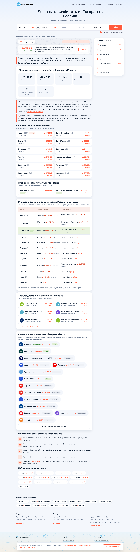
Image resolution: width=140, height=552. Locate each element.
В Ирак (78, 473)
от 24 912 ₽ (80, 214)
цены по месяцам (37, 461)
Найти (83, 49)
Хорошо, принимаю (112, 546)
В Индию (63, 473)
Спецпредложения (78, 4)
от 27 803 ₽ (83, 222)
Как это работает (95, 4)
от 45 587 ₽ (46, 277)
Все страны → (24, 486)
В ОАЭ (25, 482)
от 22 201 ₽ (48, 237)
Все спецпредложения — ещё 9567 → (31, 326)
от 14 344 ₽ (50, 222)
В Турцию (26, 473)
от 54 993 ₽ (46, 272)
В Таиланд (78, 482)
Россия (44, 36)
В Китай (42, 477)
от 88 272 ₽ (81, 264)
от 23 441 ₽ (47, 259)
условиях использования (74, 545)
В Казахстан (60, 477)
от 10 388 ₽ (49, 231)
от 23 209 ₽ (50, 243)
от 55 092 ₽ (48, 265)
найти (77, 237)
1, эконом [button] (97, 27)
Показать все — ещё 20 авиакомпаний (54, 426)
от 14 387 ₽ (48, 216)
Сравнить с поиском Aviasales (113, 32)
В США (26, 477)
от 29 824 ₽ (49, 253)
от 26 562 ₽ (48, 248)
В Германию (44, 473)
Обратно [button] (81, 27)
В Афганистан (80, 477)
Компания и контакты (102, 541)
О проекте (109, 4)
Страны (37, 36)
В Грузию (60, 482)
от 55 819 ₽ (80, 230)
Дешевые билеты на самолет (25, 36)
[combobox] (26, 27)
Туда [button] (64, 27)
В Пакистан (42, 482)
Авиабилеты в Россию (35, 112)
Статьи (119, 4)
